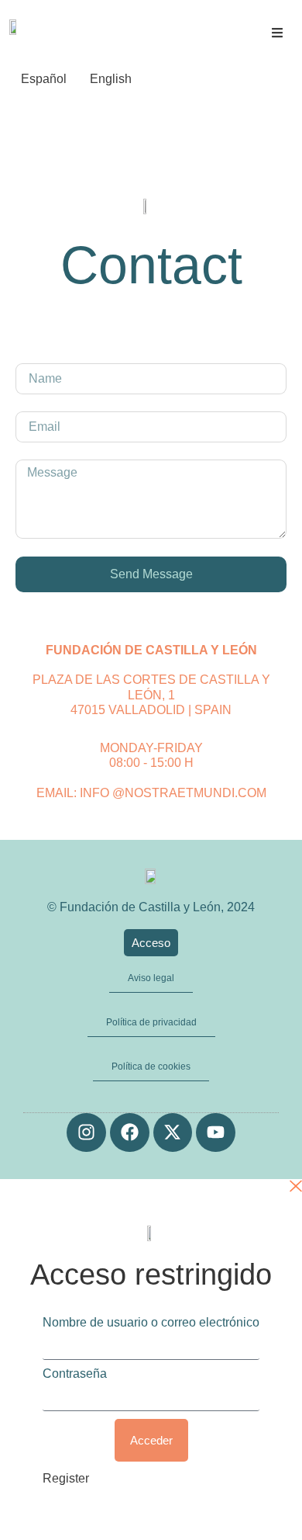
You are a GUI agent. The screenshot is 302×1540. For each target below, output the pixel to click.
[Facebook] (129, 1133)
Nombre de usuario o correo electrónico (151, 1322)
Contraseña (75, 1374)
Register (66, 1478)
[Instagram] (86, 1133)
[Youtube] (215, 1133)
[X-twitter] (173, 1133)
